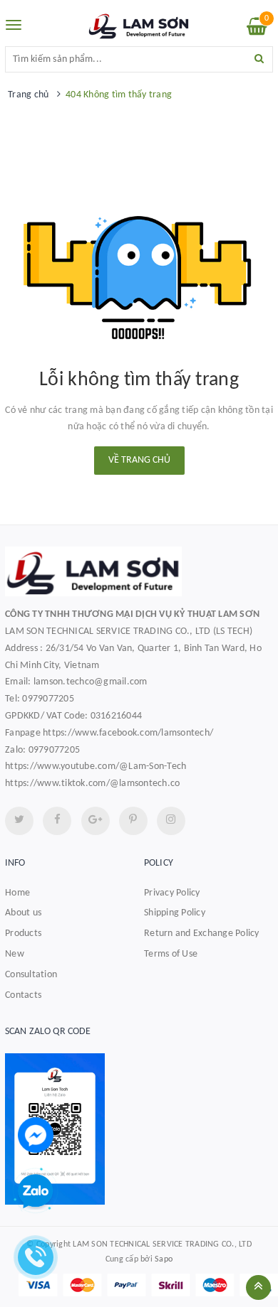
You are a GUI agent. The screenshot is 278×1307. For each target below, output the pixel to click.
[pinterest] (171, 821)
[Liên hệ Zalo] (139, 1129)
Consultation (31, 974)
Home (17, 893)
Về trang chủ (139, 460)
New (14, 954)
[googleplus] (95, 821)
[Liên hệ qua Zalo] (35, 1192)
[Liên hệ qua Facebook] (35, 1134)
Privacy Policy (172, 893)
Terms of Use (170, 954)
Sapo (164, 1259)
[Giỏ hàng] (257, 30)
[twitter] (19, 821)
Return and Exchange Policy (201, 933)
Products (23, 933)
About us (23, 913)
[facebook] (57, 821)
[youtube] (133, 821)
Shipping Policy (174, 913)
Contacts (23, 995)
